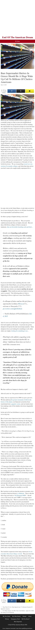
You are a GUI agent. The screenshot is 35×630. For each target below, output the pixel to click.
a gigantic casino (15, 404)
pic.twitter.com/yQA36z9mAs (12, 308)
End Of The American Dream (17, 37)
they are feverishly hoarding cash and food (19, 227)
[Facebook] (11, 91)
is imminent (20, 493)
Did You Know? (26, 619)
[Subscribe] (29, 91)
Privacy (7, 619)
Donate (24, 616)
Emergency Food (15, 619)
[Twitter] (20, 91)
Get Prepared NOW (20, 495)
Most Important (18, 621)
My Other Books (16, 616)
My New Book (6, 616)
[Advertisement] (17, 17)
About (29, 616)
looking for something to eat (19, 331)
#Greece (21, 304)
